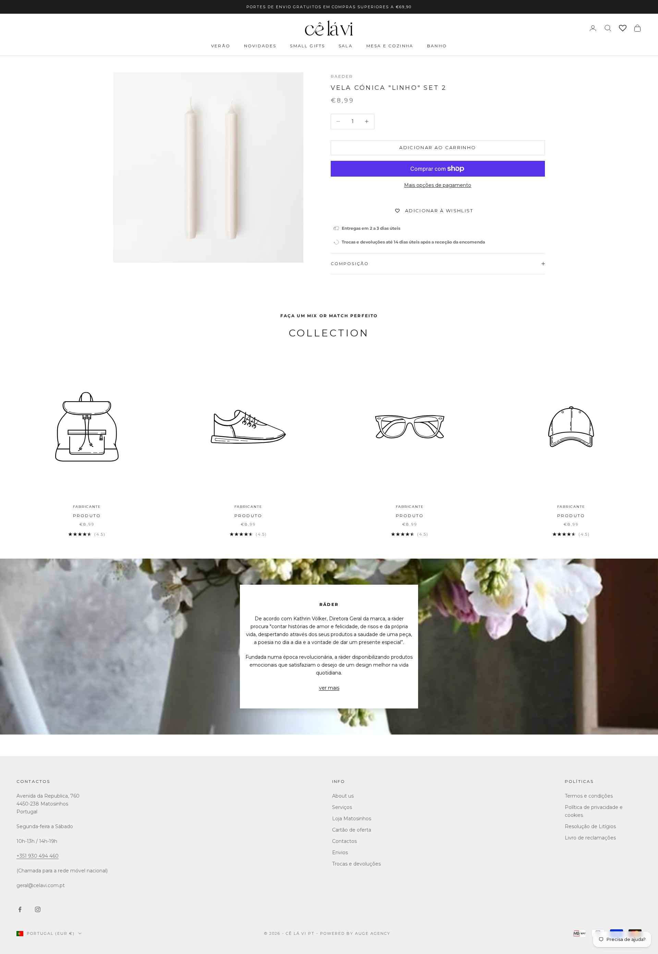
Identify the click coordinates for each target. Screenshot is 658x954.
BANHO (437, 45)
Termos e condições (589, 796)
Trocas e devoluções (356, 864)
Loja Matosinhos (351, 818)
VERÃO (220, 45)
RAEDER (342, 76)
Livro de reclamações (590, 838)
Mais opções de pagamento (437, 185)
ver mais (329, 688)
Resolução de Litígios (590, 826)
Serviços (342, 807)
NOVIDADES (260, 45)
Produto (87, 515)
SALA (346, 45)
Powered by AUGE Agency (355, 933)
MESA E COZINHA (389, 45)
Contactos (33, 781)
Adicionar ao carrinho (437, 147)
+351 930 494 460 (37, 856)
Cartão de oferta (351, 830)
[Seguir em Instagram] (37, 909)
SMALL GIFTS (307, 45)
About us (343, 796)
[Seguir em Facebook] (19, 909)
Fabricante (87, 506)
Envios (340, 852)
